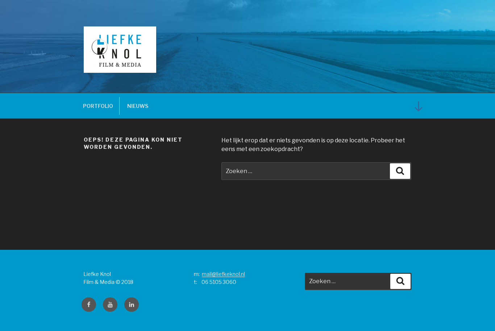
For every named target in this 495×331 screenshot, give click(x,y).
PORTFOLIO (98, 106)
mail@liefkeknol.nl (223, 274)
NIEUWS (137, 106)
